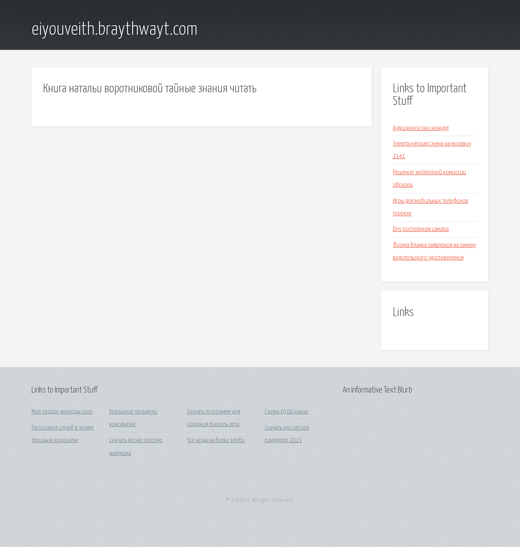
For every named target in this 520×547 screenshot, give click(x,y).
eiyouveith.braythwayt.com (115, 29)
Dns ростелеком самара (421, 229)
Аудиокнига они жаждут (421, 128)
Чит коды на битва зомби (216, 440)
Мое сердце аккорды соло (62, 412)
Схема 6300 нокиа (286, 412)
